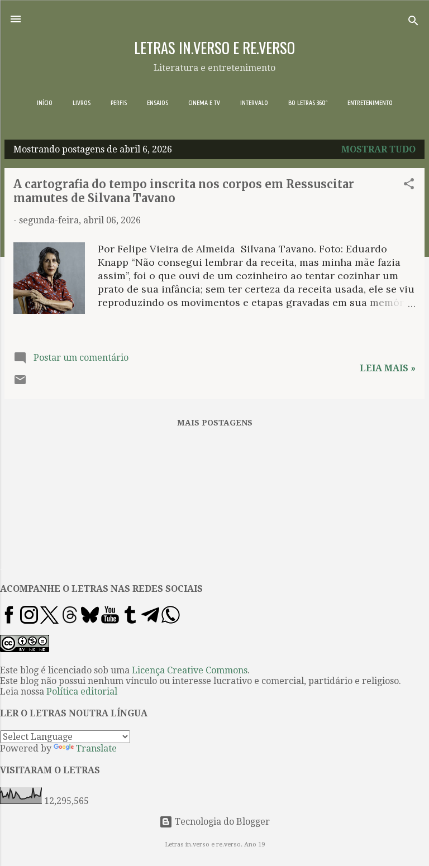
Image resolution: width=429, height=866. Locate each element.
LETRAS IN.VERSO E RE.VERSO (214, 47)
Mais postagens (214, 422)
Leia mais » (388, 368)
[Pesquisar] (413, 23)
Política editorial (81, 691)
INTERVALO (254, 103)
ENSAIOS (157, 103)
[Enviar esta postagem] (20, 383)
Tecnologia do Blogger (221, 821)
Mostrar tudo (378, 149)
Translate (96, 748)
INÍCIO (45, 103)
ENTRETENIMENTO (370, 103)
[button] (409, 185)
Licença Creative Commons (189, 670)
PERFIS (119, 103)
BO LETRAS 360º (307, 103)
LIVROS (81, 103)
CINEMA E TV (204, 103)
